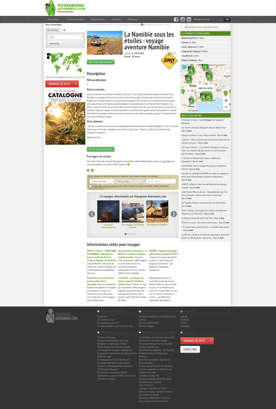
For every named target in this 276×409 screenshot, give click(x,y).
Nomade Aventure (122, 24)
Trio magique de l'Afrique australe (132, 226)
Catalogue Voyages (103, 24)
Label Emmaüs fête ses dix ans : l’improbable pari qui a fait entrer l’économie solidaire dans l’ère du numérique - (204, 195)
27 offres (192, 38)
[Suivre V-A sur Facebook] (176, 19)
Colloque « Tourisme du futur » (153, 388)
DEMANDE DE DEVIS (59, 84)
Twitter (183, 322)
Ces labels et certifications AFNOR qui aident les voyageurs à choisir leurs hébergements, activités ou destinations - (205, 176)
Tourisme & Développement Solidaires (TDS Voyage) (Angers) (115, 367)
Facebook (184, 319)
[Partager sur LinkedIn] (92, 170)
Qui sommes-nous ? (106, 319)
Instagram (185, 326)
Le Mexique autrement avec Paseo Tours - (202, 218)
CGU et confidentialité (149, 322)
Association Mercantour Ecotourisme (156, 343)
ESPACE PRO (190, 349)
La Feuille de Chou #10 (149, 375)
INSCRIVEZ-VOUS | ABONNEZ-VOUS (203, 27)
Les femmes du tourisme (150, 381)
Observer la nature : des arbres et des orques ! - (205, 222)
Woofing (142, 356)
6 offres (190, 55)
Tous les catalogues (106, 337)
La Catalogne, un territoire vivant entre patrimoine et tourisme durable (156, 339)
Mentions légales (147, 326)
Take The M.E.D (146, 385)
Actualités (54, 19)
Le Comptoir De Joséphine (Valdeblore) (114, 350)
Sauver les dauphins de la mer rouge (155, 378)
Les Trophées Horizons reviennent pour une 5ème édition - (204, 204)
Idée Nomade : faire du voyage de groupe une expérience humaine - (204, 167)
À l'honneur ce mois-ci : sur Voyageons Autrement (202, 121)
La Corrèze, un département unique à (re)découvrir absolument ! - (201, 160)
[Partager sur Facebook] (88, 170)
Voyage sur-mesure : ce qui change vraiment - (204, 135)
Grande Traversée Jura (149, 346)
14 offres (192, 46)
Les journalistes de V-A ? (108, 322)
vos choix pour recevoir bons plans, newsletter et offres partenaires (130, 186)
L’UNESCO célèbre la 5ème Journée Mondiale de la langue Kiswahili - (204, 186)
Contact (142, 319)
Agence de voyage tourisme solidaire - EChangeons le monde (156, 393)
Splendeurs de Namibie (157, 224)
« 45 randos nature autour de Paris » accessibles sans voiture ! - (205, 229)
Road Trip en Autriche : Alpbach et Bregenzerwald (154, 361)
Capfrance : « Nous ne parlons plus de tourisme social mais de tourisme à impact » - (205, 141)
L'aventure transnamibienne (108, 226)
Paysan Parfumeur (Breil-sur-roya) (112, 340)
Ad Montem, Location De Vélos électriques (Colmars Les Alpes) (116, 377)
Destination (53, 30)
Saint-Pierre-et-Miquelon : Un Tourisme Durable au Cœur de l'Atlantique (157, 351)
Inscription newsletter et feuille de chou (157, 316)
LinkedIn (184, 316)
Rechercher (55, 43)
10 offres (194, 51)
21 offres (188, 42)
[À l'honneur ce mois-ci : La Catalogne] (65, 116)
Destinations (98, 19)
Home (89, 24)
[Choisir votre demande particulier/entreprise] (76, 83)
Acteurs (116, 19)
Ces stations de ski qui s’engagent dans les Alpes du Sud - (204, 129)
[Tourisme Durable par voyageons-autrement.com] (65, 7)
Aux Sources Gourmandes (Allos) (112, 372)
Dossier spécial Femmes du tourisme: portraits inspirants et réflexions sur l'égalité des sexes (155, 369)
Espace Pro (102, 316)
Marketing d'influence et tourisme (154, 397)
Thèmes (133, 19)
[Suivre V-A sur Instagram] (182, 19)
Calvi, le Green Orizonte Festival (153, 401)
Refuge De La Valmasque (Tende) (112, 343)
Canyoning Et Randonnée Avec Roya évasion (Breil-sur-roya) (117, 355)
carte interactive (79, 77)
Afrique (135, 24)
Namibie (147, 24)
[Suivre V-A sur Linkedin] (189, 19)
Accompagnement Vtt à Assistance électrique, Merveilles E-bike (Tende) (113, 361)
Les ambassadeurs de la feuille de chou (115, 326)
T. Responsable (75, 19)
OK (227, 19)
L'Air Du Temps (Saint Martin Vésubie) (113, 346)
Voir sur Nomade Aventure (100, 62)
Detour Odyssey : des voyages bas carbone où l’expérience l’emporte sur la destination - (204, 212)
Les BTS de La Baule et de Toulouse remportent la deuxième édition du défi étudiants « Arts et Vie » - (205, 236)
